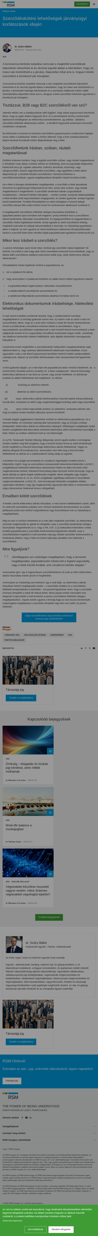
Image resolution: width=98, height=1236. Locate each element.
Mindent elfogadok (61, 1229)
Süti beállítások (35, 1229)
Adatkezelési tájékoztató (12, 1221)
